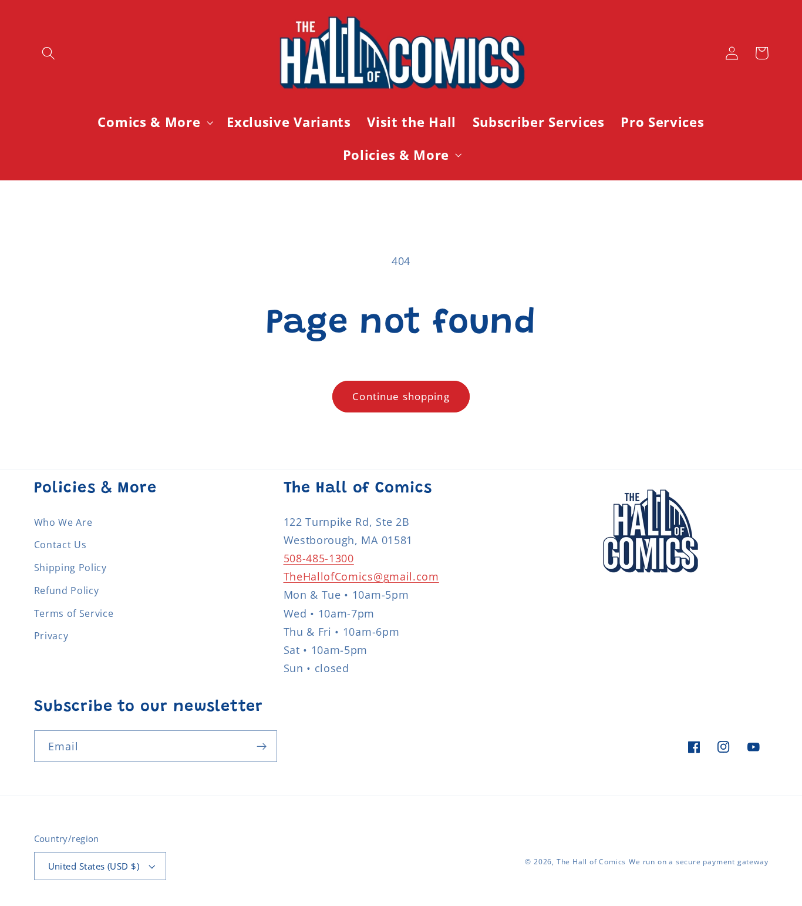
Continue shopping (401, 396)
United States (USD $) (94, 866)
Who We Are (63, 522)
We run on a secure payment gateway (698, 861)
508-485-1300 (319, 558)
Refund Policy (66, 590)
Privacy (51, 635)
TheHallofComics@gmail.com (361, 576)
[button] (49, 53)
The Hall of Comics (591, 861)
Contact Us (60, 544)
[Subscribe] (262, 746)
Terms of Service (74, 613)
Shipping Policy (70, 567)
